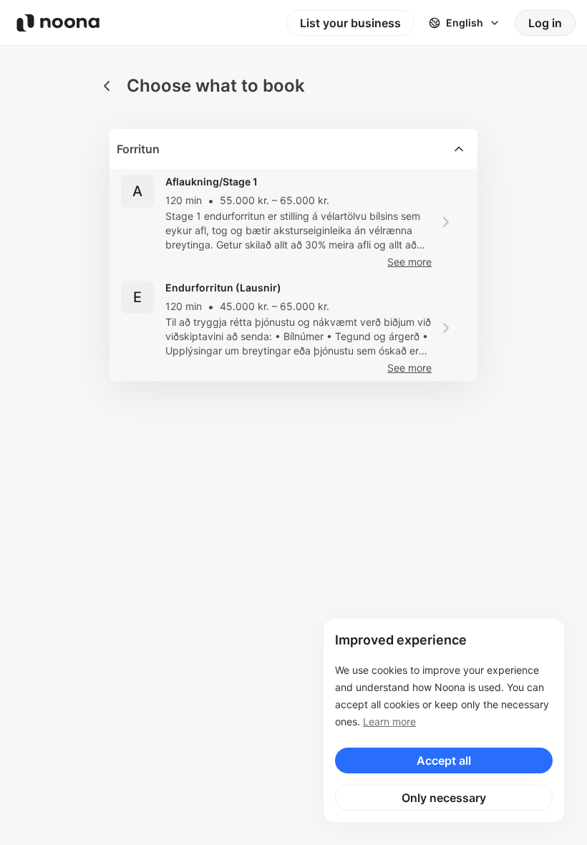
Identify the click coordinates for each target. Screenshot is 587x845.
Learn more (389, 721)
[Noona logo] (58, 23)
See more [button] (409, 262)
